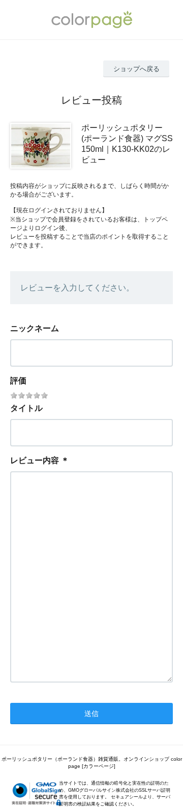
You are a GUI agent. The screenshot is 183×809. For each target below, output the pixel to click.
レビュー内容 (34, 460)
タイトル (26, 408)
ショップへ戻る (136, 69)
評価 (18, 380)
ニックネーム (34, 328)
